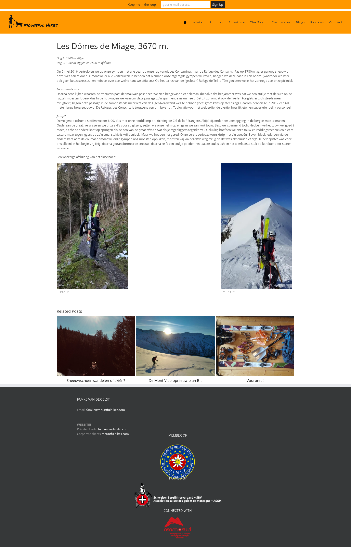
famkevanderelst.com (113, 438)
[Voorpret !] (255, 355)
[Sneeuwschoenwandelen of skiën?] (96, 355)
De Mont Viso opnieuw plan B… (168, 355)
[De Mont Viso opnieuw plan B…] (175, 355)
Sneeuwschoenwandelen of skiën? (89, 355)
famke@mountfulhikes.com (105, 419)
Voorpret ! (248, 355)
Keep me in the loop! (142, 4)
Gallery (103, 355)
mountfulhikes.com (115, 443)
